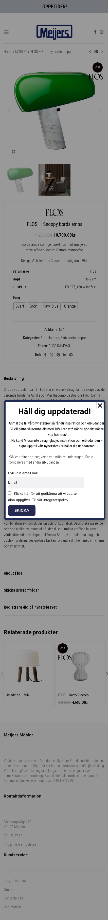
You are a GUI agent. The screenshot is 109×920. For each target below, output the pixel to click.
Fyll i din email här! (23, 473)
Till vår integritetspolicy (50, 500)
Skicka (21, 510)
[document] (54, 460)
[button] (100, 405)
